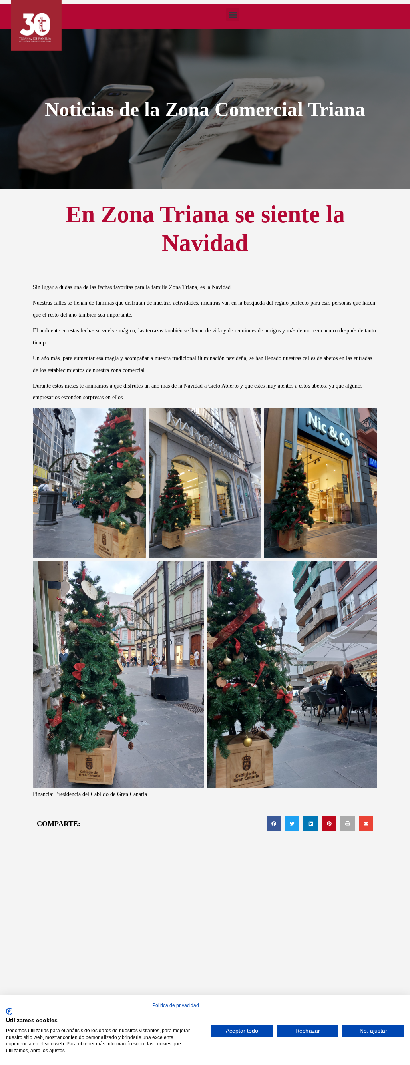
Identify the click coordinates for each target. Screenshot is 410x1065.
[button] (232, 14)
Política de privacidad (175, 1005)
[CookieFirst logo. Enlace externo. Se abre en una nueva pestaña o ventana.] (9, 1011)
